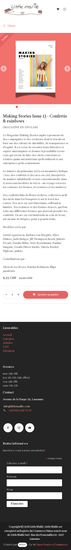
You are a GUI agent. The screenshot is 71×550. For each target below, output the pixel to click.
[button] (3, 69)
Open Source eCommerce (52, 544)
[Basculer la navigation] (64, 9)
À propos (8, 339)
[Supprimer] (6, 295)
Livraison (8, 351)
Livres (11, 26)
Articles (7, 343)
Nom (10, 489)
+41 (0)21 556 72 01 (19, 410)
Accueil (7, 335)
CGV (6, 347)
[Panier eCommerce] (57, 9)
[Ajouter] (19, 295)
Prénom (11, 476)
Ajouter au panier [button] (48, 294)
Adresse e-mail (17, 464)
